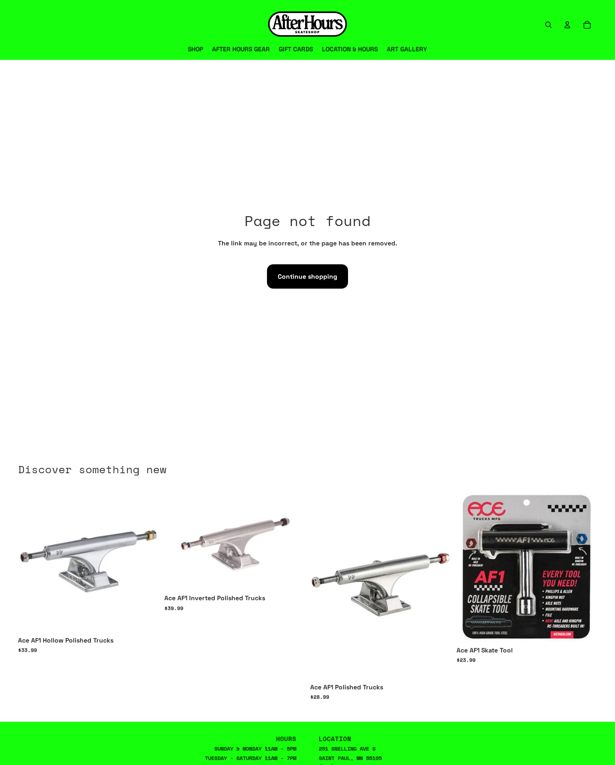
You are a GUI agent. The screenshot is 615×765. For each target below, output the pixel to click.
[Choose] (145, 618)
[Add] (583, 628)
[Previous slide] (323, 584)
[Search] (548, 25)
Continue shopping (307, 276)
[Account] (567, 25)
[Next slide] (437, 584)
